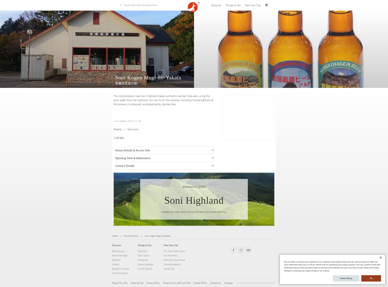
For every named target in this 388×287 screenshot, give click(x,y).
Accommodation (172, 264)
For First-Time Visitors (175, 251)
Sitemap (228, 282)
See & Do (142, 251)
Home (115, 235)
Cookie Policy (200, 282)
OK (371, 278)
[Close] (380, 257)
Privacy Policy (153, 282)
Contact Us (215, 282)
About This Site (120, 282)
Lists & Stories (145, 268)
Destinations (118, 251)
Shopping (117, 129)
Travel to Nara (171, 255)
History (115, 264)
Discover (216, 5)
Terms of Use (137, 282)
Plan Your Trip (253, 5)
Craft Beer (119, 137)
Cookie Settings (346, 278)
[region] (332, 269)
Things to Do (233, 5)
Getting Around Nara (174, 259)
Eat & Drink (143, 255)
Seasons (116, 259)
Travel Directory (131, 235)
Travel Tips (169, 268)
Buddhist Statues (120, 268)
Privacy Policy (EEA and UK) (177, 282)
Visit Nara (194, 7)
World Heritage (119, 255)
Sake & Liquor (132, 129)
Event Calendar (145, 264)
